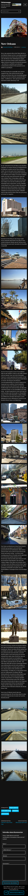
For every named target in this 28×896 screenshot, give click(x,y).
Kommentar (6, 863)
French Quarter (14, 807)
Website (5, 856)
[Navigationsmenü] (25, 4)
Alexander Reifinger (8, 47)
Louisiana (23, 47)
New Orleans (5, 813)
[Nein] (26, 890)
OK (6, 892)
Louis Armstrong (6, 810)
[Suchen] (19, 11)
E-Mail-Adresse (7, 850)
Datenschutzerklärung (16, 892)
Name (4, 843)
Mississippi (15, 810)
